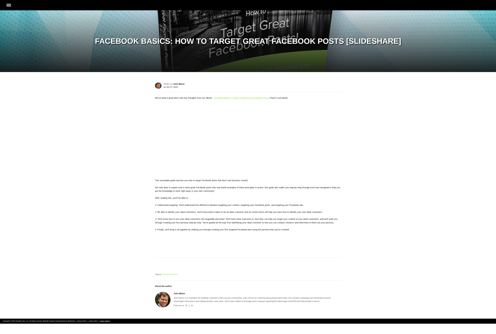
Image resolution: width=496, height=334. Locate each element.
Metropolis (71, 321)
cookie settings (105, 321)
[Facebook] (186, 305)
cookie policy (93, 321)
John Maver (179, 84)
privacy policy (82, 321)
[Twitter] (192, 305)
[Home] (479, 5)
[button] (8, 5)
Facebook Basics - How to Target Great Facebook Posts (241, 98)
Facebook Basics (170, 274)
